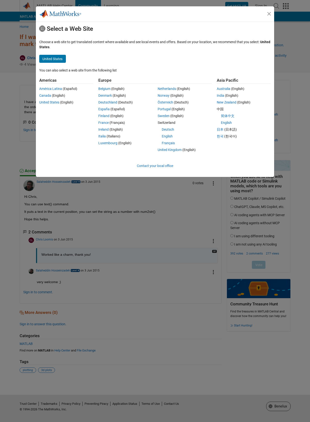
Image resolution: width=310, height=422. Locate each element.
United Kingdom (170, 150)
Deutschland (107, 102)
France (103, 123)
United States (49, 102)
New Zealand (226, 102)
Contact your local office (155, 166)
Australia (223, 89)
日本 (220, 129)
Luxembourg (107, 143)
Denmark (105, 95)
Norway (164, 95)
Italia (102, 136)
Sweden (164, 116)
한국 (220, 136)
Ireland (103, 129)
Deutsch (168, 129)
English (167, 136)
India (220, 95)
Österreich (165, 102)
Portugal (164, 109)
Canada (45, 95)
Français (168, 143)
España (104, 109)
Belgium (104, 89)
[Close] (269, 13)
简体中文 (227, 116)
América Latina (50, 89)
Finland (103, 116)
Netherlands (167, 89)
